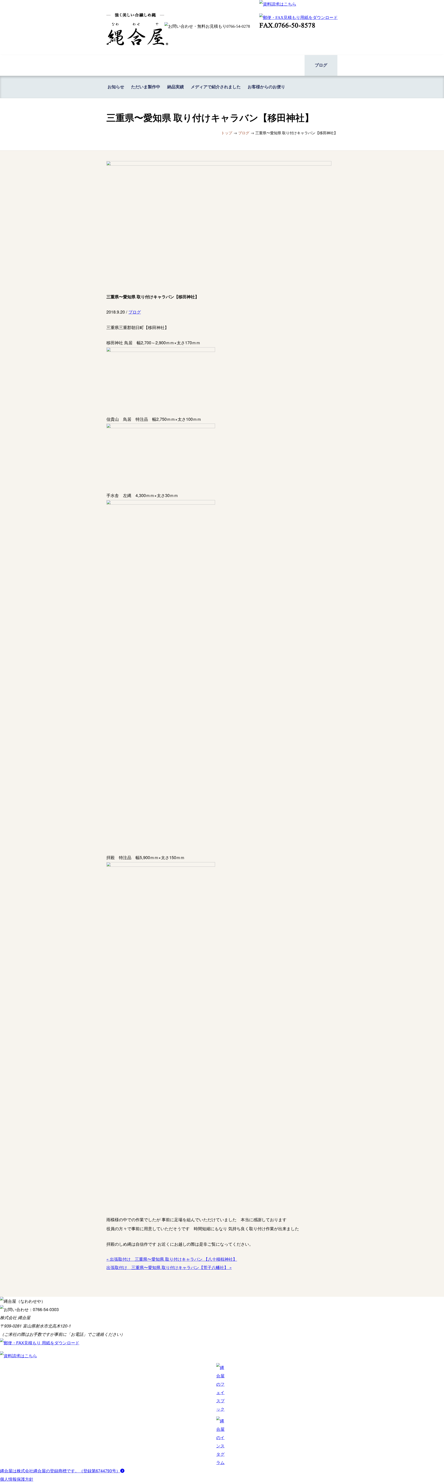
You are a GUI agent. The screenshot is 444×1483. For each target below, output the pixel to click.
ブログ (134, 312)
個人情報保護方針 (16, 1479)
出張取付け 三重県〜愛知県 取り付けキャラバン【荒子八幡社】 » (169, 1267)
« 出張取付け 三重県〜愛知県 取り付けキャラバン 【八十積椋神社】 (171, 1259)
